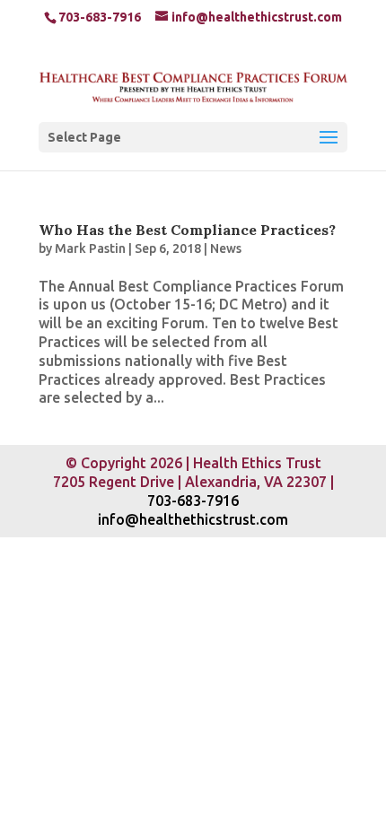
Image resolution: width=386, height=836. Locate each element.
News (225, 248)
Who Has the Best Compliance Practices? (187, 230)
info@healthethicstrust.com (193, 519)
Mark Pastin (90, 248)
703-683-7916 (193, 500)
